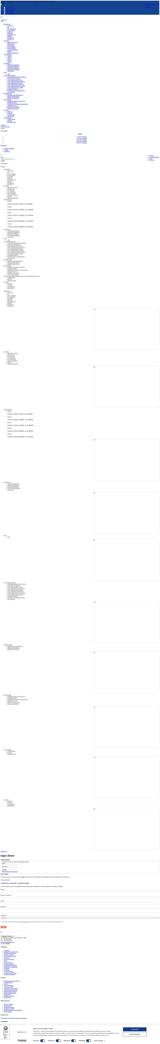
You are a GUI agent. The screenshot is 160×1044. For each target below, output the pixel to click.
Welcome (3, 125)
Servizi (6, 984)
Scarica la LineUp (9, 987)
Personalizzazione (8, 985)
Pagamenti (7, 968)
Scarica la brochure (9, 959)
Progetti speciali (8, 982)
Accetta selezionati (134, 1034)
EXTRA (6, 800)
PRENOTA (4, 145)
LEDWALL (7, 482)
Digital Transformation (10, 993)
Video (5, 961)
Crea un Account (5, 126)
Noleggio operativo (9, 964)
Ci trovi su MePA (8, 971)
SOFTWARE (7, 695)
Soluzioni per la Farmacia (10, 990)
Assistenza (148, 7)
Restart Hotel (7, 994)
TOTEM (6, 352)
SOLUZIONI (7, 749)
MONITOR (7, 291)
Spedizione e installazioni (10, 967)
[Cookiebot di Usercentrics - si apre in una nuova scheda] (22, 1040)
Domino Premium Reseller (152, 4)
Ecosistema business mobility (11, 981)
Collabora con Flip (9, 996)
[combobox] (8, 159)
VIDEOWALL (8, 409)
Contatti (147, 5)
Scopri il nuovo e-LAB (10, 956)
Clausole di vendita (9, 1008)
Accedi (2, 128)
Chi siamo (6, 958)
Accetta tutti (134, 1029)
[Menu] (8, 1025)
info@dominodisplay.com (7, 942)
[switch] (58, 1040)
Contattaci (6, 950)
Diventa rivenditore (9, 148)
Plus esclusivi (7, 997)
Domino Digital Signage (10, 991)
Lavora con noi (8, 962)
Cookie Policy (8, 1005)
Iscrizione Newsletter (9, 974)
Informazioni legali (9, 1007)
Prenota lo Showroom (10, 953)
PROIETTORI (8, 645)
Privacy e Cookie (8, 1004)
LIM (5, 535)
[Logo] (3, 166)
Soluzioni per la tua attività (11, 988)
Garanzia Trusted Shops (10, 973)
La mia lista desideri (154, 157)
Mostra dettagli (98, 1040)
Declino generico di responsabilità (13, 1010)
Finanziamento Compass (10, 965)
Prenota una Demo (9, 955)
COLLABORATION (10, 582)
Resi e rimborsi (8, 1011)
